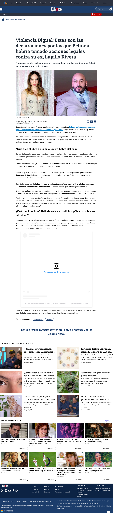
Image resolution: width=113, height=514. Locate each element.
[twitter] (2, 491)
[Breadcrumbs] (4, 19)
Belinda (49, 319)
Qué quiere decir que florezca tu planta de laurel (95, 374)
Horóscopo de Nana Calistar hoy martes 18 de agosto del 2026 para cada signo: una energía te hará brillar (96, 350)
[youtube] (9, 491)
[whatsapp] (16, 491)
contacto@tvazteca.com (102, 488)
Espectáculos (38, 319)
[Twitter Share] (91, 121)
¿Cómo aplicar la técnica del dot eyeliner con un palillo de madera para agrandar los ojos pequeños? (39, 374)
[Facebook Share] (88, 121)
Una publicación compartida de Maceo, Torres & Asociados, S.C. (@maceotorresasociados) (56, 304)
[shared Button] (95, 121)
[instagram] (6, 491)
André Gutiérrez (28, 123)
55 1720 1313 (98, 490)
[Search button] (110, 9)
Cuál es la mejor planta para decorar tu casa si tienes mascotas (39, 398)
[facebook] (13, 491)
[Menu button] (9, 9)
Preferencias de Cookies (77, 501)
